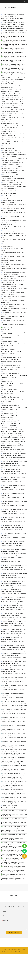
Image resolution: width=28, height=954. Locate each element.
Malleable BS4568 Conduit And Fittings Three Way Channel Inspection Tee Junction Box (12, 626)
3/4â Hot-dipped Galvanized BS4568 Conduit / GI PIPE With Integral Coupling (14, 44)
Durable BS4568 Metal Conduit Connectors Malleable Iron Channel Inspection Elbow (12, 546)
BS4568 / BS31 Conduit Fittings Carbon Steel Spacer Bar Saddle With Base (12, 60)
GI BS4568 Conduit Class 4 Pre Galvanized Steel (13, 324)
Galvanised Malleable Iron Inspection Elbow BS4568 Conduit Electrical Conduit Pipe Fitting (13, 650)
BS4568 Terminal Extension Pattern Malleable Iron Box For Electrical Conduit (14, 815)
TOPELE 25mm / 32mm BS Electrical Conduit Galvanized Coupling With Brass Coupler (12, 432)
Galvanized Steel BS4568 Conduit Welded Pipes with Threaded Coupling (13, 392)
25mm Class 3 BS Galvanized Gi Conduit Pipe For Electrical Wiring (13, 301)
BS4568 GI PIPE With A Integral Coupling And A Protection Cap (13, 506)
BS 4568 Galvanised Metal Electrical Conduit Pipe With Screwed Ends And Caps (13, 277)
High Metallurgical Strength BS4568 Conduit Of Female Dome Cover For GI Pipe (13, 514)
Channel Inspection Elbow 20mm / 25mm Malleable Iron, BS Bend (11, 86)
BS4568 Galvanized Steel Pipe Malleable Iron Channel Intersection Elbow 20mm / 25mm (12, 102)
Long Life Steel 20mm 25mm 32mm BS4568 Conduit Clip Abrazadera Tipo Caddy (12, 762)
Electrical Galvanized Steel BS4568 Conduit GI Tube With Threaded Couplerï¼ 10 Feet (13, 360)
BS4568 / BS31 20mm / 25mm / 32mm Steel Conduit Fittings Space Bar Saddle (12, 847)
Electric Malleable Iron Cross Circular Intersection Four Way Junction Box (13, 344)
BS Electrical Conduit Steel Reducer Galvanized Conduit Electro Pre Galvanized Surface (13, 770)
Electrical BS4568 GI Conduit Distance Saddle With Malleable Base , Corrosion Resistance (13, 458)
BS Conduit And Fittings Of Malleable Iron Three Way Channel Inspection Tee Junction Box (13, 570)
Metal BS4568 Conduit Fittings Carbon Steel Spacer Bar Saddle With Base (12, 642)
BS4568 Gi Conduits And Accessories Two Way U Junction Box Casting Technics (13, 802)
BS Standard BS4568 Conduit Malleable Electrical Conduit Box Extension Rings (13, 187)
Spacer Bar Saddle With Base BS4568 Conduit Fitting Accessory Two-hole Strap (13, 110)
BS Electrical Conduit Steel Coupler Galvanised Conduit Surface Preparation (13, 424)
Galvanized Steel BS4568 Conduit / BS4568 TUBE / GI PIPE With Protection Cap (14, 376)
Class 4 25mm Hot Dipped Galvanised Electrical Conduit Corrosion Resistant (13, 293)
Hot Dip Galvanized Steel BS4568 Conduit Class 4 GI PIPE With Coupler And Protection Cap (14, 706)
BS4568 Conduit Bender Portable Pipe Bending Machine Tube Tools (13, 118)
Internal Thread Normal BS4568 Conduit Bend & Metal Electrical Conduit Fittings (13, 554)
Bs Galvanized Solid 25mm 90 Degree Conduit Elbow (13, 240)
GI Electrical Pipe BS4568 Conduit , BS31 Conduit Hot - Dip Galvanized (13, 674)
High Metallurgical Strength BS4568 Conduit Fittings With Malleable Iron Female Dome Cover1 (13, 440)
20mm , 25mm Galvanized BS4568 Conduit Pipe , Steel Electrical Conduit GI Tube (13, 368)
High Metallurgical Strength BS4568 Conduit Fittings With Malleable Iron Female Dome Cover (13, 68)
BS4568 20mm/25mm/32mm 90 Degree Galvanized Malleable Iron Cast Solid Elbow (12, 530)
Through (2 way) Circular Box (8, 193)
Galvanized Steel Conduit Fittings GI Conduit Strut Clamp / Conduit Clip (14, 722)
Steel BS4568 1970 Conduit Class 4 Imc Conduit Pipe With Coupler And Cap (13, 618)
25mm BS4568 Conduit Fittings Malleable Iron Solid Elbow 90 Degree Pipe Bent (13, 666)
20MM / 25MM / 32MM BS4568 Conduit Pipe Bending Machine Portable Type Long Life (12, 610)
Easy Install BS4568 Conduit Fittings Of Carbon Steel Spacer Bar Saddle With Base (13, 466)
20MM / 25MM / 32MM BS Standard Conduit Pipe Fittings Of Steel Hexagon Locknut (13, 586)
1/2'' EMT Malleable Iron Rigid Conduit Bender (12, 233)
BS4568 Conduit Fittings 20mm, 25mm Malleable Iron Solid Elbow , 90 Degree (13, 155)
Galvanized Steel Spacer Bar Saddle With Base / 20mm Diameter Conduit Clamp (13, 658)
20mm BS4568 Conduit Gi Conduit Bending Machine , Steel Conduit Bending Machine (12, 602)
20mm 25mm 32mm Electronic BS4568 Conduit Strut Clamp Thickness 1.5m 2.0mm (13, 163)
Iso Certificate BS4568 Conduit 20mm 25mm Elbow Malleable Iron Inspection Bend (12, 879)
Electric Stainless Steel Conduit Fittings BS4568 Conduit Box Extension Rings (13, 578)
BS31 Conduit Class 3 (6, 329)
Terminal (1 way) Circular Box (8, 807)
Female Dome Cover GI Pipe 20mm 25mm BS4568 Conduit (14, 269)
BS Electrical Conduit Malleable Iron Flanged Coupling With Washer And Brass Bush (12, 863)
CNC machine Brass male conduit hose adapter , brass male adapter (13, 336)
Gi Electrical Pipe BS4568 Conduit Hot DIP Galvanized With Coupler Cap (12, 285)
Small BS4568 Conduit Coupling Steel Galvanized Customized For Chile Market (13, 474)
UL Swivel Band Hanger (7, 246)
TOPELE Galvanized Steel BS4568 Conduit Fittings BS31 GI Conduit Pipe (12, 19)
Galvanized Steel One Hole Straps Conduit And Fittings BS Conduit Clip (13, 746)
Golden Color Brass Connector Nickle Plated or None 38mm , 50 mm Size (13, 352)
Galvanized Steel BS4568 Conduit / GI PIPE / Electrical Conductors (12, 384)
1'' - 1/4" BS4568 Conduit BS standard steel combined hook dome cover (12, 134)
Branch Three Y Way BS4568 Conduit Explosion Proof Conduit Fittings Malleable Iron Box (13, 786)
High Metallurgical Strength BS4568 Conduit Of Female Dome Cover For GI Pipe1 (13, 690)
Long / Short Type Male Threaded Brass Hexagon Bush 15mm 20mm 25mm (13, 400)
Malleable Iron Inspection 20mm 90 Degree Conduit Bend (12, 261)
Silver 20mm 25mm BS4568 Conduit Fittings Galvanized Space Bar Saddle (12, 490)
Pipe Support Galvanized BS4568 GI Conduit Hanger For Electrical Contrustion (12, 171)
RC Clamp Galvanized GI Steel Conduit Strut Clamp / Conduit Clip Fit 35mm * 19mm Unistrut (13, 778)
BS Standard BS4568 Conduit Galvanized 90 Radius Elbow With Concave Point (12, 730)
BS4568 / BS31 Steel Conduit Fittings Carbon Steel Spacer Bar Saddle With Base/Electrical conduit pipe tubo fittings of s (12, 450)
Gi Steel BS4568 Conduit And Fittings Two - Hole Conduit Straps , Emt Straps (13, 738)
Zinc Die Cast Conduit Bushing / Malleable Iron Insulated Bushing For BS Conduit (13, 754)
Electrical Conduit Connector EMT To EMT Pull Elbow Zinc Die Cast (12, 317)
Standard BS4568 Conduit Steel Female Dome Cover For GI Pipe (13, 142)
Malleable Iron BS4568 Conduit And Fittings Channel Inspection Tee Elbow (12, 839)
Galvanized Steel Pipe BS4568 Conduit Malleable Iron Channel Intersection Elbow (13, 594)
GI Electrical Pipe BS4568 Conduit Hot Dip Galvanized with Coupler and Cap (12, 52)
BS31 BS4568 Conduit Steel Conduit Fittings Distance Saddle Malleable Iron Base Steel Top (13, 855)
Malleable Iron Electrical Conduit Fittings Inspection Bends (11, 562)
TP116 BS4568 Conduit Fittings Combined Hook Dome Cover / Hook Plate (13, 823)
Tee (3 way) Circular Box (7, 148)
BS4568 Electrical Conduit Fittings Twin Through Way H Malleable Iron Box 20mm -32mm (13, 794)
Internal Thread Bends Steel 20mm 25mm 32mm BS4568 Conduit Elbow (13, 213)
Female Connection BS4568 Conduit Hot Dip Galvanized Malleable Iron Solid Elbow (12, 871)
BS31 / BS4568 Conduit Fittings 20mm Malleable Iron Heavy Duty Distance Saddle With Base (13, 78)
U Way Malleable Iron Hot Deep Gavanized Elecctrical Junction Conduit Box (12, 126)
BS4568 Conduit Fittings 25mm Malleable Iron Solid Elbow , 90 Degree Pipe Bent (13, 94)
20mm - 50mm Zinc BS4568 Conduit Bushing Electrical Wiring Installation (12, 179)
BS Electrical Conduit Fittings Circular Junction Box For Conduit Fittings (13, 416)
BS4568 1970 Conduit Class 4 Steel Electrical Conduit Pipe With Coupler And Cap (12, 682)
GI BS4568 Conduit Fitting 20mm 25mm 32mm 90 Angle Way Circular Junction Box (14, 408)
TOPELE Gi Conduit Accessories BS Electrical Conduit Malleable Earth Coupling (12, 831)
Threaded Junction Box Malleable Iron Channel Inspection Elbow (13, 538)
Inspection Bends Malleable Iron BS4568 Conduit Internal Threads (13, 205)
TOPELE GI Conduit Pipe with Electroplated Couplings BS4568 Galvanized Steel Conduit (12, 27)
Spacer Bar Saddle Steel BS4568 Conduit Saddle (13, 220)
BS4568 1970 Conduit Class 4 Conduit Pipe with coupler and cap (13, 522)
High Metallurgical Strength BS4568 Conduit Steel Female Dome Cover (14, 309)
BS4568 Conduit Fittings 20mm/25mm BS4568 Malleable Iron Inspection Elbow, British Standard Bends (13, 37)
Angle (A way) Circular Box (8, 198)
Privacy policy (17, 951)
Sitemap (10, 951)
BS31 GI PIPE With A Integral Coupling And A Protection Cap (12, 498)
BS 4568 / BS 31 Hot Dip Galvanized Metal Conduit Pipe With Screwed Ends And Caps (12, 698)
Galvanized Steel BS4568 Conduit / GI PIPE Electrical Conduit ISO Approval (12, 482)
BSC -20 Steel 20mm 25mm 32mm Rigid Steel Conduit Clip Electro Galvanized (13, 714)
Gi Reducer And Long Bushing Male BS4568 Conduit (12, 253)
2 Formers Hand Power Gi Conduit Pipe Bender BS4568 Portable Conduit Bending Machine (13, 634)
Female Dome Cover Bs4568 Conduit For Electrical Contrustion (14, 227)
